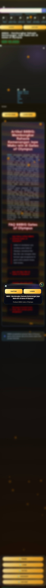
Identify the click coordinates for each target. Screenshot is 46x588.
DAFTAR (14, 291)
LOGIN (32, 291)
